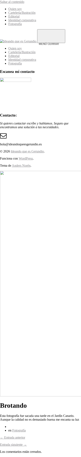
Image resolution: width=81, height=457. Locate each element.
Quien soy (15, 9)
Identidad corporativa (22, 20)
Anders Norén (21, 165)
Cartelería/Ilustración (22, 12)
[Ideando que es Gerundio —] (18, 41)
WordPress (26, 158)
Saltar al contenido (12, 2)
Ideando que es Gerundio (27, 151)
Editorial (14, 16)
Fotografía (15, 24)
